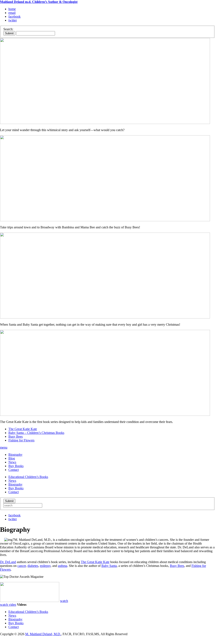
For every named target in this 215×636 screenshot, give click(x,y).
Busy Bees (15, 436)
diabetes (33, 566)
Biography (15, 454)
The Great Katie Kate (22, 429)
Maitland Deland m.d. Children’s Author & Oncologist (38, 2)
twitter (12, 20)
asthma (62, 566)
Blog (11, 458)
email (12, 12)
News (12, 462)
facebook (14, 16)
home (12, 9)
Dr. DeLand (8, 562)
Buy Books (16, 466)
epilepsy (45, 566)
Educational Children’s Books (28, 477)
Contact (13, 469)
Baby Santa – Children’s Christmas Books (36, 433)
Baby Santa (109, 566)
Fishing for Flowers (21, 440)
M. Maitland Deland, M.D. (43, 634)
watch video (8, 604)
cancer (21, 566)
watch (64, 601)
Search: (8, 29)
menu (3, 447)
